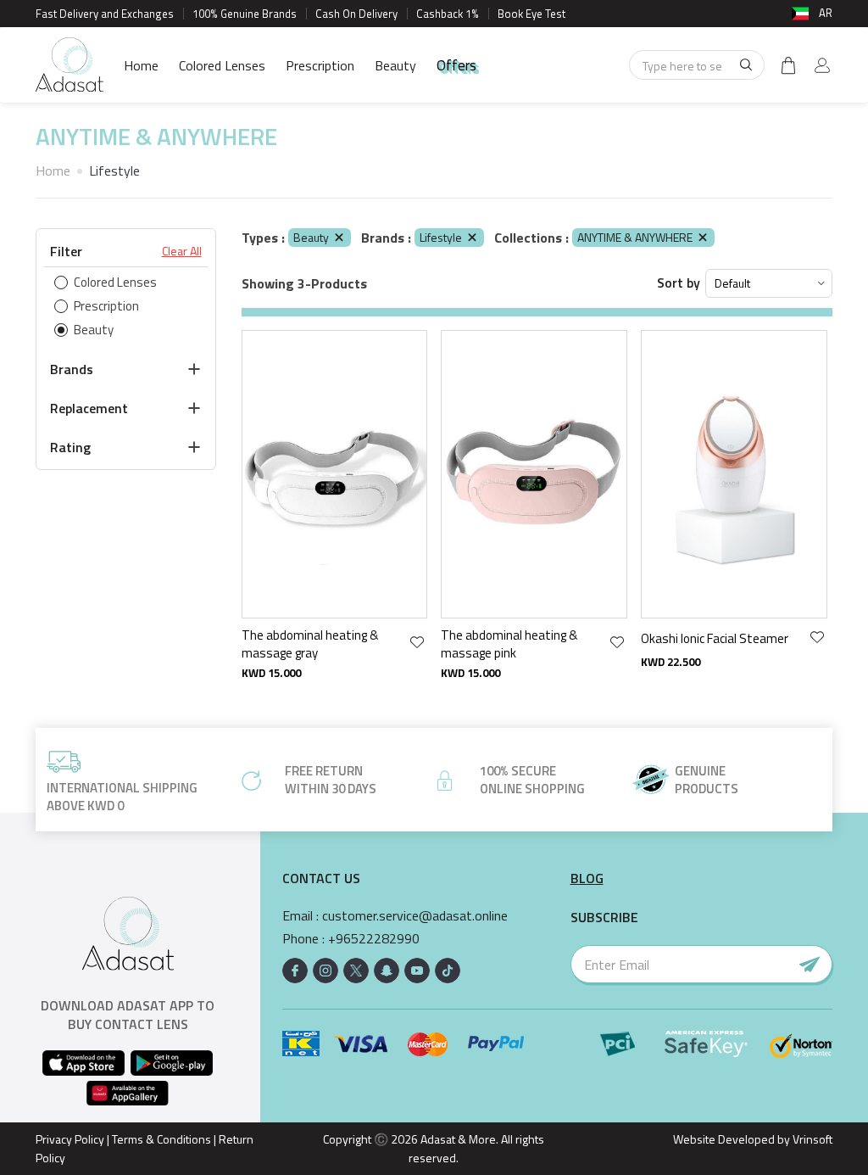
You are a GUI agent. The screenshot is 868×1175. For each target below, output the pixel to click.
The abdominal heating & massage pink (509, 644)
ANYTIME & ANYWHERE (635, 237)
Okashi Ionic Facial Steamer (714, 638)
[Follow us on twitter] (356, 970)
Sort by (678, 283)
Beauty (395, 65)
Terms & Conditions (161, 1139)
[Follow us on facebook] (295, 970)
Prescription (320, 65)
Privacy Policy (70, 1139)
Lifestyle (441, 237)
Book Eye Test (531, 13)
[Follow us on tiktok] (447, 970)
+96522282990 (374, 938)
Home (141, 65)
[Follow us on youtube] (417, 970)
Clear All (182, 251)
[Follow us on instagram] (325, 970)
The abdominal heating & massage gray (310, 644)
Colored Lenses (222, 65)
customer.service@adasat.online (415, 916)
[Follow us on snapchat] (386, 970)
